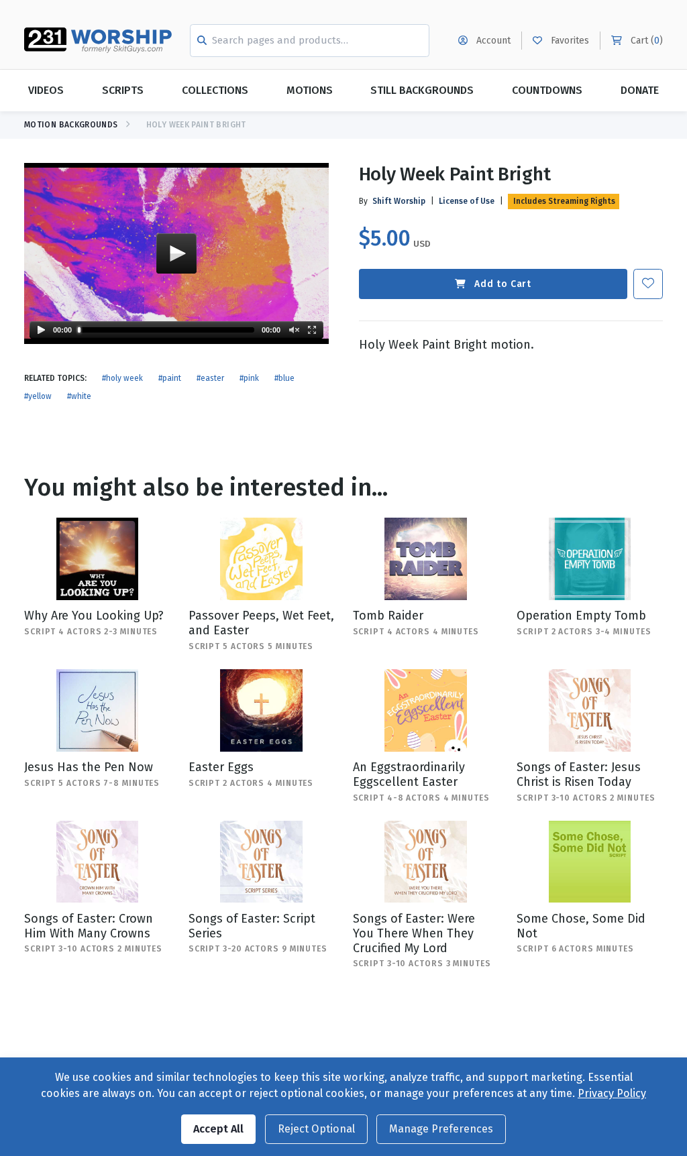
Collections (215, 90)
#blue (284, 378)
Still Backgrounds (422, 90)
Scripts (123, 90)
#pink (249, 378)
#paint (169, 378)
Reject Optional (316, 1128)
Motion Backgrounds (70, 124)
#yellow (38, 396)
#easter (210, 378)
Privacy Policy (612, 1093)
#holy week (122, 378)
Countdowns (547, 90)
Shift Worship (398, 201)
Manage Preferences (441, 1128)
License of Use (466, 201)
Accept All (218, 1128)
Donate (640, 90)
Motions (309, 90)
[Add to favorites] (648, 284)
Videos (46, 90)
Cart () (645, 40)
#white (79, 396)
